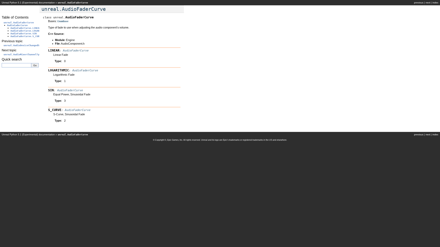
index (435, 2)
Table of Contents (15, 17)
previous (418, 2)
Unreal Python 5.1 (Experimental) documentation (28, 2)
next (428, 2)
